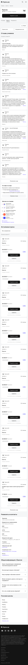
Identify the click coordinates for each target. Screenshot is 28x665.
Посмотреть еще (14, 181)
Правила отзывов (4, 657)
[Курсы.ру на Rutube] (15, 631)
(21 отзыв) (11, 215)
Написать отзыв (14, 196)
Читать (24, 89)
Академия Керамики (11, 210)
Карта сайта (3, 650)
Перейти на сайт (14, 15)
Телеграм (14, 551)
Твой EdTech (3, 647)
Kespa (3, 599)
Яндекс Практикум (10, 213)
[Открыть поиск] (22, 2)
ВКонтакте (8, 551)
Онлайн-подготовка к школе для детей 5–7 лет (13, 487)
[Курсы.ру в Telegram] (5, 631)
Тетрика (4, 607)
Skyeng (3, 604)
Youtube (4, 551)
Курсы (8, 20)
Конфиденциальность (5, 652)
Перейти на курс (14, 255)
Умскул (3, 616)
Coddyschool (5, 618)
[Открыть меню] (26, 2)
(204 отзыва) (11, 204)
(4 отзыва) (11, 208)
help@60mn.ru (5, 555)
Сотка (3, 614)
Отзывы (3, 20)
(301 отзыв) (11, 218)
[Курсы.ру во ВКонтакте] (8, 631)
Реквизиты (13, 20)
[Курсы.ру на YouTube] (2, 631)
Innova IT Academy (10, 207)
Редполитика (3, 658)
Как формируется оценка (8, 222)
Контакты (3, 649)
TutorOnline (4, 609)
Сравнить (14, 258)
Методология (3, 655)
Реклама (2, 660)
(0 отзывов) (11, 211)
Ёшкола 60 (4, 547)
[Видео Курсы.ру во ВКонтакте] (11, 631)
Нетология (8, 203)
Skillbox (8, 217)
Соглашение (3, 654)
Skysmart (4, 611)
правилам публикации (14, 191)
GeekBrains (4, 602)
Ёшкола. (7, 40)
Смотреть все (5, 621)
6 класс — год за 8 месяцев (11, 128)
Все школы (4, 221)
